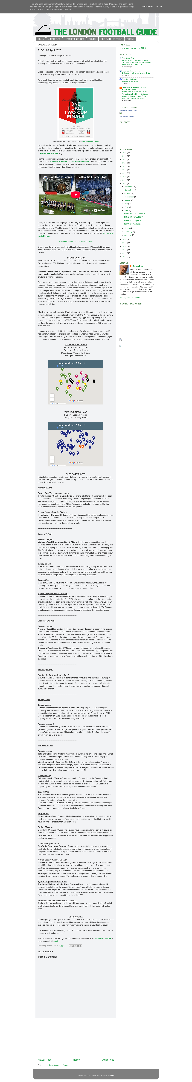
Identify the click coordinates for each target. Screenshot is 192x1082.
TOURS (92, 39)
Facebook (99, 938)
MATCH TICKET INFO (75, 39)
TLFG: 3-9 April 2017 (132, 224)
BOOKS (130, 39)
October (128, 193)
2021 (124, 170)
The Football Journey (48, 153)
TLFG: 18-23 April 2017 (133, 217)
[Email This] (70, 945)
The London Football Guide (128, 110)
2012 (124, 253)
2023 (124, 163)
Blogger (111, 1075)
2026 (124, 153)
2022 (124, 166)
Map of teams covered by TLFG (133, 48)
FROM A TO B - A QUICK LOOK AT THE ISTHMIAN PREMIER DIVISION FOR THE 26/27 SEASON (136, 62)
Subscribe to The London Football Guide (76, 242)
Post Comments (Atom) (59, 1065)
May (126, 207)
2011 (124, 257)
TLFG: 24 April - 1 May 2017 (135, 214)
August (127, 200)
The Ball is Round (130, 79)
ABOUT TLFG (54, 39)
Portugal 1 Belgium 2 (130, 81)
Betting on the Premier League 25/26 (136, 73)
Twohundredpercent (131, 71)
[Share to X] (75, 945)
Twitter (108, 938)
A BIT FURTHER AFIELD (111, 39)
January (128, 235)
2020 (124, 173)
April (126, 211)
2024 (124, 159)
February (128, 232)
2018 (124, 180)
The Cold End (128, 58)
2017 (124, 184)
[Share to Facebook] (78, 945)
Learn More (147, 6)
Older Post (108, 1059)
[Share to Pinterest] (80, 945)
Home (41, 39)
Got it (159, 6)
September (129, 197)
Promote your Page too (127, 116)
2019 (124, 177)
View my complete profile (130, 298)
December (129, 187)
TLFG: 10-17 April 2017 (133, 220)
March (127, 228)
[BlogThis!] (73, 945)
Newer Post (44, 1059)
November (129, 190)
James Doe (138, 266)
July (126, 204)
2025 (124, 156)
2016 (124, 239)
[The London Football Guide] (121, 113)
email (55, 941)
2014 (124, 246)
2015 (124, 243)
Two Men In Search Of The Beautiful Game (69, 162)
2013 (124, 250)
